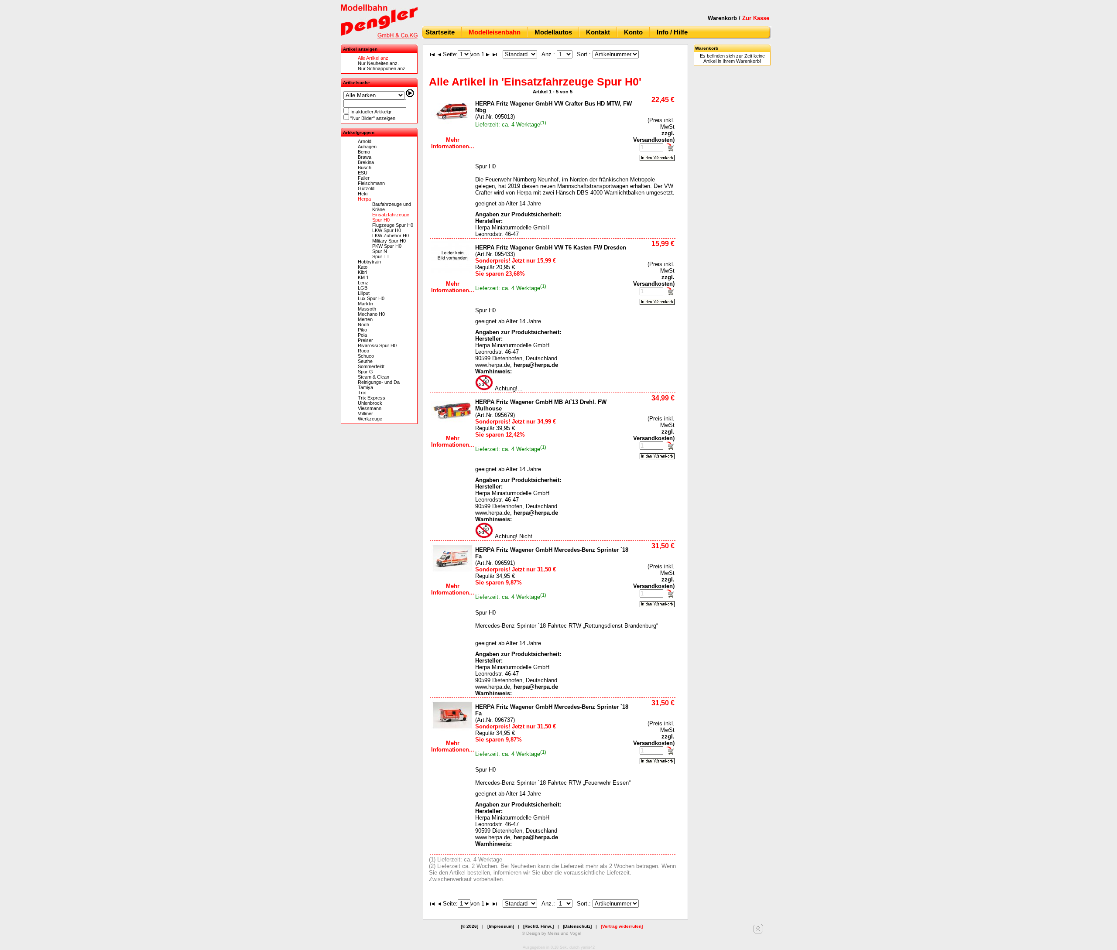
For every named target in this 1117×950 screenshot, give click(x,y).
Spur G (365, 371)
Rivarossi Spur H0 (377, 345)
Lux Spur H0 (371, 298)
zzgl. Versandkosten (654, 136)
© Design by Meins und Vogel (551, 933)
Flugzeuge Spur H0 (392, 225)
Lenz (363, 282)
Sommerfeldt (371, 366)
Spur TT (381, 256)
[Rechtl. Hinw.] (538, 926)
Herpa (364, 199)
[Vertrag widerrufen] (622, 926)
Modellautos (553, 32)
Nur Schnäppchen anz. (382, 68)
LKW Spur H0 (386, 230)
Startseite (440, 32)
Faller (364, 178)
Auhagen (367, 146)
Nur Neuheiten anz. (378, 63)
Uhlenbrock (370, 403)
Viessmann (369, 408)
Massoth (367, 308)
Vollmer (365, 413)
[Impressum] (500, 926)
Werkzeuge (370, 418)
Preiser (365, 340)
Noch (363, 324)
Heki (362, 193)
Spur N (379, 251)
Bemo (364, 151)
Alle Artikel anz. (374, 58)
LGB (362, 287)
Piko (362, 329)
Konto (633, 32)
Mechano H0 (371, 314)
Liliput (364, 293)
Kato (362, 267)
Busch (364, 167)
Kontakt (598, 32)
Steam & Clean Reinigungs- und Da (379, 379)
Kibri (362, 272)
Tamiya (365, 387)
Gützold (366, 188)
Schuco (366, 356)
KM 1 (363, 277)
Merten (365, 319)
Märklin (365, 303)
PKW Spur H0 (386, 246)
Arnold (364, 141)
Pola (362, 335)
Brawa (364, 157)
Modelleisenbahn (495, 32)
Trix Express (371, 397)
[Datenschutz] (577, 926)
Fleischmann (371, 183)
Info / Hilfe (672, 32)
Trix (362, 392)
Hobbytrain (369, 261)
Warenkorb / (738, 18)
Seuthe (365, 361)
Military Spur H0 (389, 240)
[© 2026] (469, 926)
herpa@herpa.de (536, 365)
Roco (363, 350)
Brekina (366, 162)
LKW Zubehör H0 (390, 235)
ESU (362, 172)
